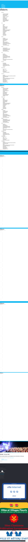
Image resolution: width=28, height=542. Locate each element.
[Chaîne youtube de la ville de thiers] (2, 462)
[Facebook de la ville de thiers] (1, 462)
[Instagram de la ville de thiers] (0, 462)
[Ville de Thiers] (4, 10)
